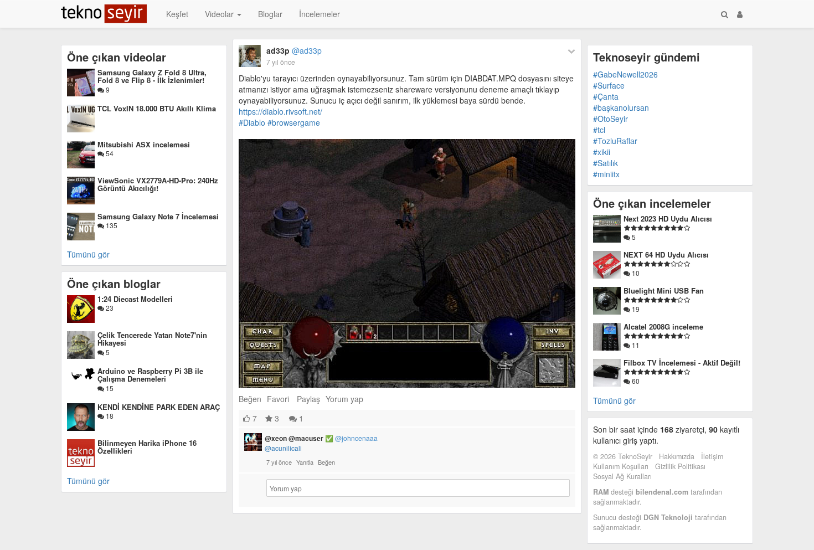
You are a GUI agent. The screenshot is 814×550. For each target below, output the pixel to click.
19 (635, 308)
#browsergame (293, 122)
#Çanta (606, 96)
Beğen (250, 398)
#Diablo (252, 122)
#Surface (609, 85)
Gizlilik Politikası (680, 466)
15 (109, 388)
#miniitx (606, 173)
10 (635, 272)
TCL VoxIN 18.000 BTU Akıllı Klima (156, 108)
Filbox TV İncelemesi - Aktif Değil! (682, 362)
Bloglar (270, 13)
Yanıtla (304, 462)
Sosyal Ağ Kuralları (622, 476)
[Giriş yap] (740, 14)
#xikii (601, 151)
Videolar (220, 13)
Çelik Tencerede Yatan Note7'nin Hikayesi (152, 339)
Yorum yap (344, 398)
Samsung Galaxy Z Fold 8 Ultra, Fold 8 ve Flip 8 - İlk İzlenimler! (152, 76)
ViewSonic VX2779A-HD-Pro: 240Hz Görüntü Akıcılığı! (157, 184)
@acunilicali (283, 448)
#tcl (599, 129)
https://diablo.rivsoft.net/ (280, 111)
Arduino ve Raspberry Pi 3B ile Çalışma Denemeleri (150, 375)
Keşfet (177, 13)
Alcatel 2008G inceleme (663, 326)
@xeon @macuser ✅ (321, 438)
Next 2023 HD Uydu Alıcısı (668, 218)
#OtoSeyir (610, 118)
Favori (278, 398)
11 (635, 344)
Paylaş (308, 398)
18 (109, 415)
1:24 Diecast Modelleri (135, 299)
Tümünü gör (88, 254)
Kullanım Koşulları (620, 466)
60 (635, 380)
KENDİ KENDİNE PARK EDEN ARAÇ (158, 407)
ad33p (294, 50)
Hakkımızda (676, 456)
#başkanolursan (621, 107)
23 (109, 307)
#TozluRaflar (615, 140)
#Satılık (605, 162)
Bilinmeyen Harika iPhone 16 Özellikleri (147, 447)
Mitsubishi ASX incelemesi (143, 144)
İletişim (712, 456)
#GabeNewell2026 (625, 74)
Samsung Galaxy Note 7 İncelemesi (158, 216)
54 (109, 153)
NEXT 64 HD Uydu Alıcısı (666, 254)
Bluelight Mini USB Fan (664, 290)
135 (110, 225)
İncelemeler (319, 13)
